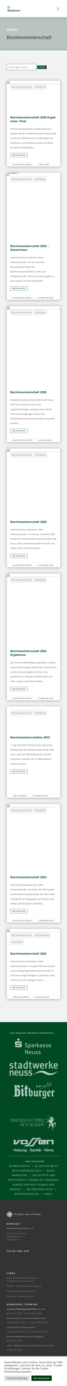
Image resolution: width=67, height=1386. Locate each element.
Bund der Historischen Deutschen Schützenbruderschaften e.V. (23, 1279)
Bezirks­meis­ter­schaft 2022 (33, 964)
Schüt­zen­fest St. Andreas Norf (21, 1327)
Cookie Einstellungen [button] (17, 1378)
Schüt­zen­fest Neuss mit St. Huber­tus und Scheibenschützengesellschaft (26, 1309)
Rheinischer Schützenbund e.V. (21, 1291)
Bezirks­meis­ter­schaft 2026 (33, 374)
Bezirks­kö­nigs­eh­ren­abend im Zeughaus (25, 1336)
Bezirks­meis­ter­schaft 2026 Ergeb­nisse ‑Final (33, 123)
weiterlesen (19, 155)
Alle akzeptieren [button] (42, 1378)
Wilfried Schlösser (22, 164)
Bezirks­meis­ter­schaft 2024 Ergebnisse (33, 636)
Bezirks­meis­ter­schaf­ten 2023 (33, 752)
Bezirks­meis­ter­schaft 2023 (33, 863)
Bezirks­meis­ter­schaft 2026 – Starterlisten (33, 236)
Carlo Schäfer (20, 795)
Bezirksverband (42, 935)
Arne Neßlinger (21, 997)
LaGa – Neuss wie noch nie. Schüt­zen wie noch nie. (30, 1345)
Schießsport (40, 86)
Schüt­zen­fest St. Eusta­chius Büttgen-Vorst (26, 1318)
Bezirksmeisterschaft (21, 86)
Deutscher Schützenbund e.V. (21, 1296)
